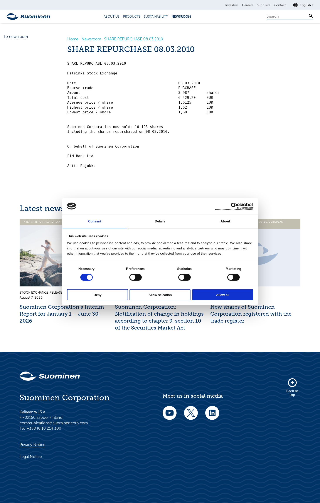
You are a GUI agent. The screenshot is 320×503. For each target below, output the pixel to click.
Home (72, 39)
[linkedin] (212, 416)
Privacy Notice (32, 444)
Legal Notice (31, 456)
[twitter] (191, 416)
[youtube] (170, 416)
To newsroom (15, 36)
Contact (280, 5)
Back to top (292, 393)
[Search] (310, 16)
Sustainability (156, 17)
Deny (97, 294)
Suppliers (263, 5)
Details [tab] (160, 221)
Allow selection (160, 294)
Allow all (222, 294)
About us (112, 17)
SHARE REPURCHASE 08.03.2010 (133, 39)
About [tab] (225, 221)
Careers (247, 5)
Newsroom (181, 17)
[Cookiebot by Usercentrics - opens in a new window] (234, 206)
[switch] (135, 277)
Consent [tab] (94, 221)
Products (131, 17)
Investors (232, 5)
